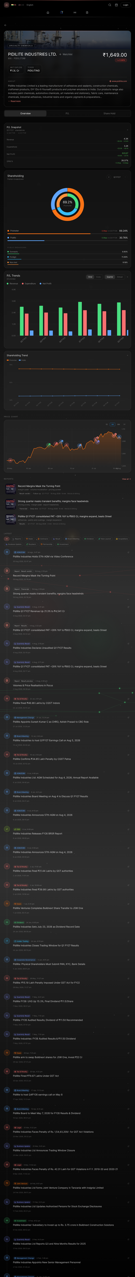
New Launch (106, 539)
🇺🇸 (21, 5)
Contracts (44, 539)
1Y (124, 424)
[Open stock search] (109, 5)
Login (125, 5)
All (7, 539)
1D (107, 424)
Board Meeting (73, 539)
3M (112, 424)
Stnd (90, 277)
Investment (64, 544)
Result (57, 539)
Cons (98, 277)
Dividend (90, 539)
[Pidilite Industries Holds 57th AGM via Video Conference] (119, 437)
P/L (67, 113)
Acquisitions (123, 539)
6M (118, 424)
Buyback (32, 544)
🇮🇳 (13, 5)
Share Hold (109, 113)
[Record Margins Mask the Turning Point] (67, 489)
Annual (120, 277)
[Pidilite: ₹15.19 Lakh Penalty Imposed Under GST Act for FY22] (10, 460)
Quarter (110, 277)
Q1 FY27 (45, 493)
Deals (30, 539)
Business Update (14, 544)
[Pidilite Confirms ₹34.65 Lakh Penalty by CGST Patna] (67, 445)
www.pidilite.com (119, 81)
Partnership (47, 544)
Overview (25, 113)
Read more (16, 101)
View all (125, 479)
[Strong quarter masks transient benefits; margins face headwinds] (67, 505)
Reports (18, 539)
